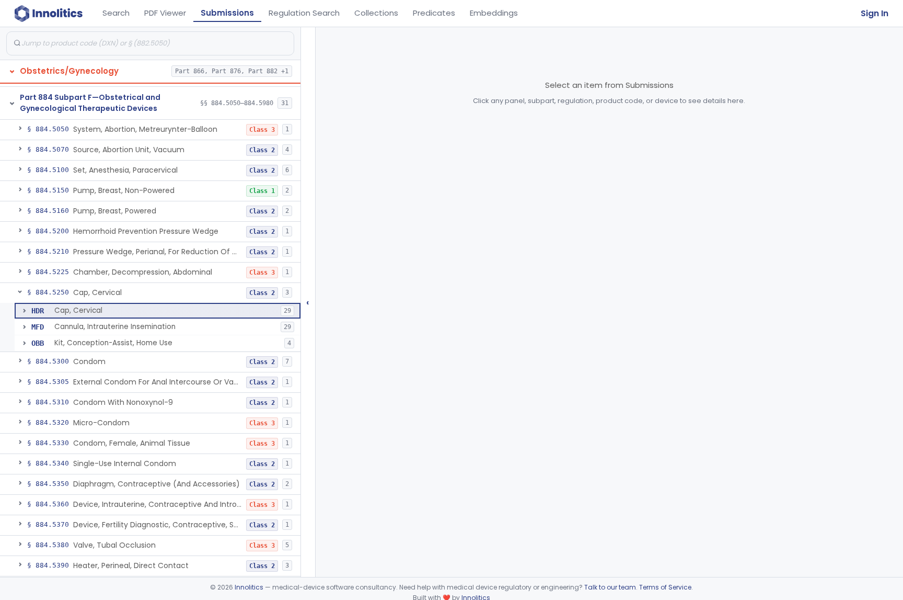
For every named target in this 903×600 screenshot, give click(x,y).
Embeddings (494, 12)
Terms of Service (665, 587)
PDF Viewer (165, 12)
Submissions (227, 12)
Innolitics (249, 587)
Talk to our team (610, 587)
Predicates (434, 12)
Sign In (874, 13)
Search (116, 12)
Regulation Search (304, 12)
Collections (376, 12)
